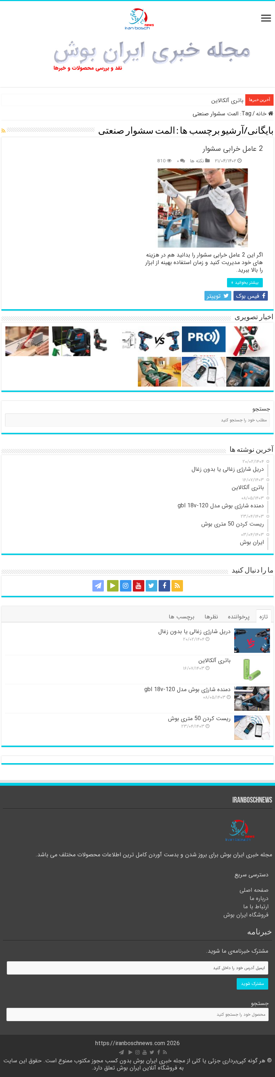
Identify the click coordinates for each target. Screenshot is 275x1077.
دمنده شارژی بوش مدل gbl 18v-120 (187, 689)
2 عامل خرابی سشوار (233, 148)
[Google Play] (113, 586)
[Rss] (177, 586)
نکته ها (197, 161)
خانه (262, 113)
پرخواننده (239, 616)
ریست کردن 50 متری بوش (199, 718)
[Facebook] (164, 586)
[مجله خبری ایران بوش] (137, 17)
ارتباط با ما (256, 906)
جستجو (261, 409)
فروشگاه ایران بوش (246, 914)
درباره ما (259, 898)
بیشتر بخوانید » (245, 282)
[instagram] (125, 586)
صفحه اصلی (254, 890)
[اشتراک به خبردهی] (3, 131)
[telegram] (98, 586)
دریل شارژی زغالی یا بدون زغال (194, 631)
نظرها (211, 616)
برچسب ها (181, 616)
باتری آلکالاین (227, 100)
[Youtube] (138, 586)
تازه (264, 616)
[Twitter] (151, 586)
